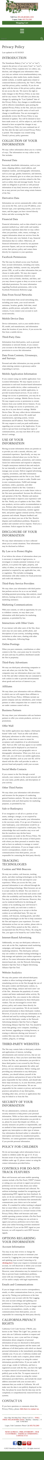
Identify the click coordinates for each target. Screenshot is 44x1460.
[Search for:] (22, 38)
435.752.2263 (27, 19)
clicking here (7, 1263)
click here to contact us (29, 1409)
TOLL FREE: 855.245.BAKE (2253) (21, 1419)
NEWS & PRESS (11, 1432)
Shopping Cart (22, 23)
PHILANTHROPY (26, 1432)
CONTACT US (22, 1436)
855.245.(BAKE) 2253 (26, 17)
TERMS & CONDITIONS (27, 1434)
